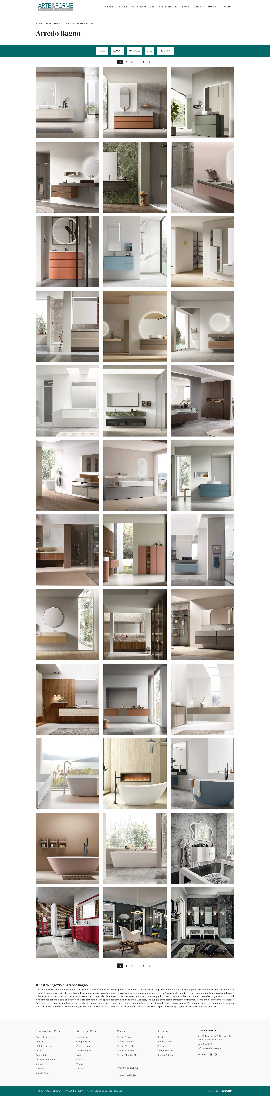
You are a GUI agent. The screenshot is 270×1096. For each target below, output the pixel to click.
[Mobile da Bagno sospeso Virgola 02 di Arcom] (67, 326)
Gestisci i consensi (113, 1091)
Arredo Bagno (84, 23)
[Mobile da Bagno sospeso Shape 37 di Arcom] (202, 326)
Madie (79, 1055)
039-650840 (205, 1043)
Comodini (41, 1055)
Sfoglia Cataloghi (166, 1055)
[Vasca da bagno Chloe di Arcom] (135, 773)
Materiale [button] (134, 51)
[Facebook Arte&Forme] (211, 1054)
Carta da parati (84, 1046)
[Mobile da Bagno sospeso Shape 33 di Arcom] (202, 401)
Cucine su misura (125, 1050)
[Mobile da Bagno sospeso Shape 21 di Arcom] (67, 624)
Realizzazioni (164, 1041)
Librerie (80, 1068)
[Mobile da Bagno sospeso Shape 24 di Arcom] (135, 550)
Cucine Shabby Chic (127, 1055)
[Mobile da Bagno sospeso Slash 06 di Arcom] (67, 177)
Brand (185, 7)
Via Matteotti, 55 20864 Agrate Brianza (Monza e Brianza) (214, 1038)
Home (39, 23)
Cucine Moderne (125, 1041)
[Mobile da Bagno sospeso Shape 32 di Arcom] (67, 475)
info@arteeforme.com (209, 1048)
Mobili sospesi (84, 1050)
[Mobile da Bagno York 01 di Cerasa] (202, 922)
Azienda (110, 7)
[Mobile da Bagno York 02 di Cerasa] (135, 922)
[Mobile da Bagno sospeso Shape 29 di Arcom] (202, 475)
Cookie (98, 1091)
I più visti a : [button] (165, 51)
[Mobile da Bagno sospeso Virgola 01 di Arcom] (135, 326)
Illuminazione (83, 1037)
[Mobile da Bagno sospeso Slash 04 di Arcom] (135, 177)
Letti (38, 1050)
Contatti (226, 7)
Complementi (83, 1041)
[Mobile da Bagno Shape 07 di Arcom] (202, 699)
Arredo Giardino (127, 1068)
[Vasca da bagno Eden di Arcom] (135, 848)
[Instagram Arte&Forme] (215, 1054)
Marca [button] (102, 51)
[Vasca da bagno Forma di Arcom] (67, 848)
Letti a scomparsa (45, 1059)
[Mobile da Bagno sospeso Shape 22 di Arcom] (202, 550)
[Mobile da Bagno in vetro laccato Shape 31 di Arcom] (135, 475)
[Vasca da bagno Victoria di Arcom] (67, 773)
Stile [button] (149, 51)
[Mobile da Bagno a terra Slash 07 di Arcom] (202, 102)
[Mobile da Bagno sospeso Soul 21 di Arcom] (67, 102)
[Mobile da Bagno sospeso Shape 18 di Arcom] (67, 699)
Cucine (123, 7)
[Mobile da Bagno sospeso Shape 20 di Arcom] (135, 624)
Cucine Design (124, 1037)
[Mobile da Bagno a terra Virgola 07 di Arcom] (67, 251)
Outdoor (199, 7)
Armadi (39, 1064)
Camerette (41, 1068)
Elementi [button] (117, 51)
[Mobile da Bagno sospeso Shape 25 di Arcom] (67, 550)
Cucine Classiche (126, 1046)
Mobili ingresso (44, 1046)
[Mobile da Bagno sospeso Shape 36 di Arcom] (67, 401)
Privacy (89, 1091)
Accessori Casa (168, 7)
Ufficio (212, 7)
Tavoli (79, 1064)
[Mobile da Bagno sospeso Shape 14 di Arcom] (135, 699)
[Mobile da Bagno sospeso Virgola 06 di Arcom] (135, 251)
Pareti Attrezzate (45, 1037)
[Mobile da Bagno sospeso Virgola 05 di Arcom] (202, 251)
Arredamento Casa (143, 7)
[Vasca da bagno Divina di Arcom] (202, 773)
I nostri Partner (165, 1050)
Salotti (39, 1041)
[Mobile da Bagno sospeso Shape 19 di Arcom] (202, 624)
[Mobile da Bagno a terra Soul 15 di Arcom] (135, 102)
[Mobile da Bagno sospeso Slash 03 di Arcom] (202, 177)
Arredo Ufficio (126, 1075)
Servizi (160, 1037)
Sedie (79, 1059)
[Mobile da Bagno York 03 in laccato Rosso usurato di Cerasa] (67, 922)
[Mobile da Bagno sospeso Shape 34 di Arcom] (135, 401)
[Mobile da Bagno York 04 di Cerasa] (202, 848)
